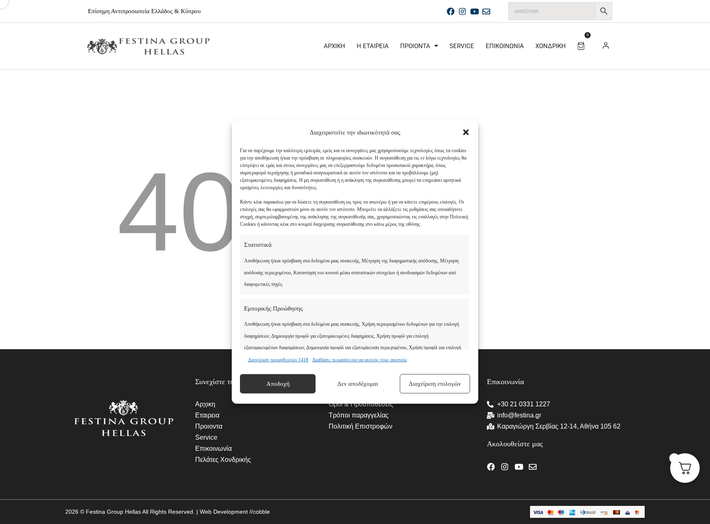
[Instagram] (462, 11)
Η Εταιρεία (373, 46)
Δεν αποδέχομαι (357, 383)
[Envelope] (486, 11)
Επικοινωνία (505, 46)
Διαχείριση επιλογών (435, 383)
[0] (582, 44)
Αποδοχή (278, 383)
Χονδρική (550, 46)
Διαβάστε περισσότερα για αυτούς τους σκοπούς (359, 360)
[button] (466, 132)
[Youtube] (474, 11)
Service (462, 46)
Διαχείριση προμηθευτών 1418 (278, 360)
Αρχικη (334, 46)
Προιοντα (415, 46)
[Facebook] (450, 11)
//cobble (259, 511)
